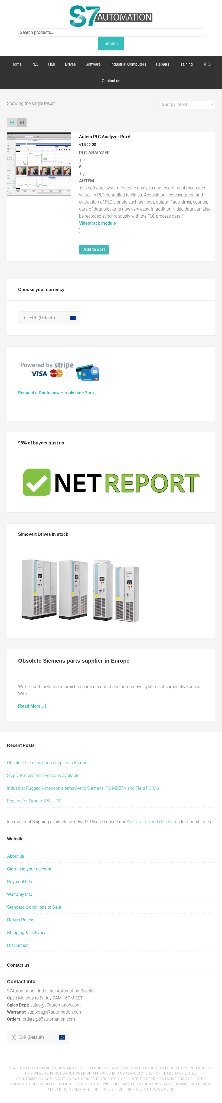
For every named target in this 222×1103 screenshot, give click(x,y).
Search (111, 43)
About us (15, 856)
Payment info (19, 881)
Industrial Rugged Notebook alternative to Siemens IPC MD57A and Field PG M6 (83, 788)
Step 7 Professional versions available (43, 775)
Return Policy (20, 920)
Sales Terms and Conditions (153, 821)
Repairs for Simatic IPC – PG (34, 801)
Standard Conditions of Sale (34, 907)
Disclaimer (17, 945)
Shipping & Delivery (26, 932)
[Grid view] (12, 122)
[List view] (22, 122)
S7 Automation (111, 16)
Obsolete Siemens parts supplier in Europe (73, 661)
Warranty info (19, 894)
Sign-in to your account (29, 869)
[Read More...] (32, 706)
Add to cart (94, 249)
